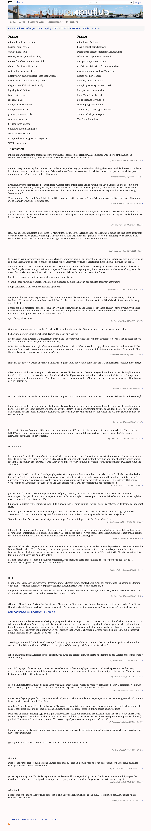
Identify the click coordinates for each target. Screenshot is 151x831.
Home (13, 22)
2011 (40, 28)
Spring (48, 28)
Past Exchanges (55, 22)
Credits (54, 819)
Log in (138, 2)
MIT (56, 28)
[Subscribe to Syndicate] (9, 823)
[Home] (10, 2)
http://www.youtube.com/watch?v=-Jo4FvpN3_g (31, 612)
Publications (72, 22)
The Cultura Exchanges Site (23, 819)
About (22, 22)
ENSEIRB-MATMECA (70, 28)
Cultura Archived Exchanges (21, 28)
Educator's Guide (36, 22)
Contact (43, 819)
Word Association (91, 28)
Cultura (18, 2)
